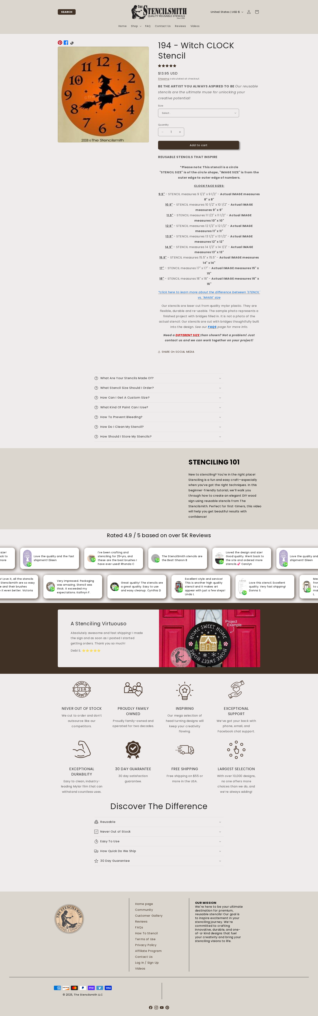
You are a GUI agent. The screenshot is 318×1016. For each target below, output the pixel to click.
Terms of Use (145, 939)
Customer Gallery (149, 916)
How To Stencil (146, 933)
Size (160, 105)
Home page (144, 904)
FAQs (139, 927)
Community (144, 910)
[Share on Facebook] (66, 43)
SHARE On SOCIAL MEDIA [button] (178, 352)
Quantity (163, 124)
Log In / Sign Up (147, 963)
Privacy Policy (145, 945)
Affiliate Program (148, 951)
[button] (67, 12)
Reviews (141, 921)
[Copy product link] (72, 43)
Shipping (163, 78)
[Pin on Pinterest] (60, 43)
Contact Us (144, 957)
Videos (140, 968)
